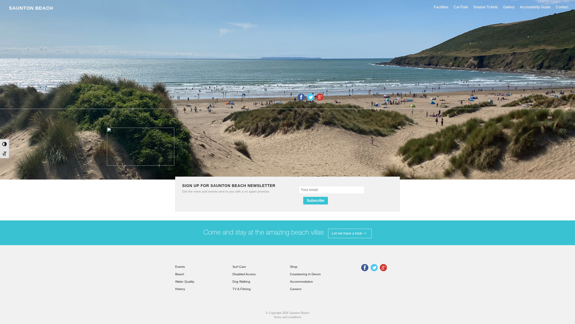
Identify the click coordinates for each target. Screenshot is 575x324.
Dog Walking (241, 281)
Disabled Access (244, 274)
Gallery (509, 7)
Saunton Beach (31, 8)
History (180, 289)
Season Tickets (485, 7)
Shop (293, 267)
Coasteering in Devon (305, 274)
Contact (562, 7)
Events (180, 267)
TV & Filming (241, 289)
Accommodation (301, 281)
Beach (179, 274)
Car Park (461, 7)
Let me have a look (347, 233)
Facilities (441, 7)
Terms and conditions (287, 317)
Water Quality (184, 281)
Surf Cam (239, 267)
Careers (295, 289)
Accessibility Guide (535, 7)
